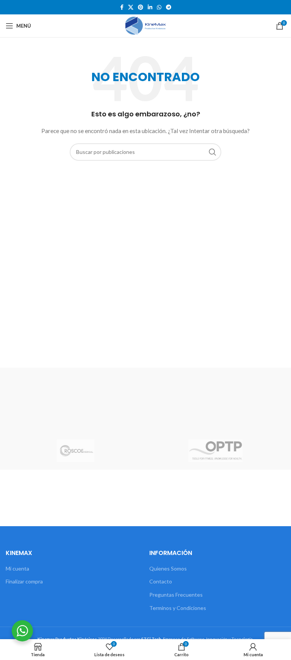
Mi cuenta (17, 568)
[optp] (215, 451)
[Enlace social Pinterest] (141, 7)
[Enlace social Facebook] (122, 7)
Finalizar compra (24, 581)
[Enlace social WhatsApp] (159, 7)
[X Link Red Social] (131, 7)
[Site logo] (145, 25)
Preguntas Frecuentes (176, 594)
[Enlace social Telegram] (169, 7)
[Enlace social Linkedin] (150, 7)
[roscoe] (76, 451)
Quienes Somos (168, 568)
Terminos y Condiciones (177, 608)
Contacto (160, 581)
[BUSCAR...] (212, 152)
